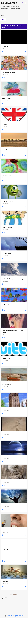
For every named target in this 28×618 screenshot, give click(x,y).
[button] (25, 52)
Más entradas (14, 594)
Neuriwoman (9, 2)
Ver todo (4, 27)
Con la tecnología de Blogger (14, 616)
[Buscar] (22, 3)
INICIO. (3, 19)
